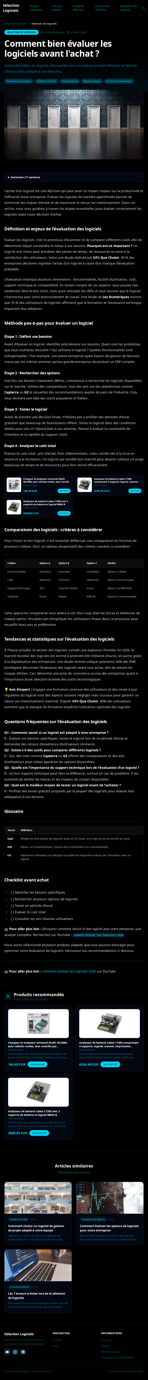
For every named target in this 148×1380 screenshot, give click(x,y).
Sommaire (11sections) (25, 177)
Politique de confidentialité (117, 1357)
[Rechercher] (143, 8)
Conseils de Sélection (102, 7)
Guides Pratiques (36, 7)
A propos (106, 1340)
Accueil (57, 1340)
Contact (105, 1346)
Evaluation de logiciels (128, 7)
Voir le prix (64, 490)
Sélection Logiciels (15, 23)
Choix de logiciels (56, 7)
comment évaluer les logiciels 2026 (69, 971)
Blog (55, 1346)
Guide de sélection (78, 7)
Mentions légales (111, 1351)
